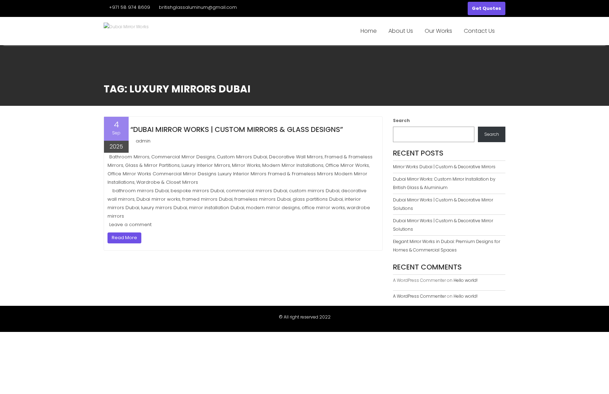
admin (143, 141)
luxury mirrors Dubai (164, 207)
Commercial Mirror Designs (183, 156)
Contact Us (479, 31)
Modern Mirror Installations (293, 165)
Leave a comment (130, 224)
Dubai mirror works (158, 199)
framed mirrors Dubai (207, 199)
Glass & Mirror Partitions (152, 165)
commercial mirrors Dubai (256, 190)
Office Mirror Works (347, 165)
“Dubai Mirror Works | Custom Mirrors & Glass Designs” (236, 129)
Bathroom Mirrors (129, 156)
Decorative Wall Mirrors (296, 156)
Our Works (438, 31)
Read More (124, 237)
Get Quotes (486, 8)
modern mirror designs (273, 207)
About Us (400, 31)
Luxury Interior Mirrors (206, 165)
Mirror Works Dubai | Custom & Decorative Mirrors (444, 167)
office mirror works (323, 207)
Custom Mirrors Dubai (242, 156)
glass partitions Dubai (318, 199)
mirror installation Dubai (216, 207)
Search (401, 120)
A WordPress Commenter (419, 296)
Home (369, 31)
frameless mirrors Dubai (262, 199)
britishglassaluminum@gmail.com (198, 7)
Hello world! (466, 280)
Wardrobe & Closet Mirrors (167, 182)
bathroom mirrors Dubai (140, 190)
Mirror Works (246, 165)
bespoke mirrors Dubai (197, 190)
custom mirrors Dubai (314, 190)
